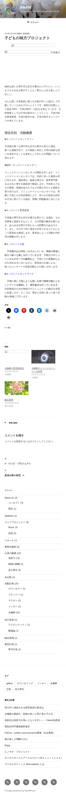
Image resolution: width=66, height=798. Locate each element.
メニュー (34, 22)
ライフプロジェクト (15, 522)
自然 (10, 533)
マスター (12, 600)
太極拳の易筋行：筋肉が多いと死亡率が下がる (29, 714)
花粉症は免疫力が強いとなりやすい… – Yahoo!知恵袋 (32, 720)
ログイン (34, 441)
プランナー (14, 594)
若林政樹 (26, 33)
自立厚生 (12, 570)
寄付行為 (12, 649)
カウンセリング (25, 683)
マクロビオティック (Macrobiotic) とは (24, 764)
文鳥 (8, 689)
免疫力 (11, 558)
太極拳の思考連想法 (14, 368)
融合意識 (9, 400)
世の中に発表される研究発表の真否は (24, 707)
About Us (9, 497)
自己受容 (9, 619)
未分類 (8, 577)
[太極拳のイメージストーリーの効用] (43, 357)
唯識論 (11, 630)
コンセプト (14, 502)
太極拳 (11, 612)
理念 (10, 508)
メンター (12, 606)
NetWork (9, 516)
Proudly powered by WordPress (20, 790)
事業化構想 (13, 423)
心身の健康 (10, 553)
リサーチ (9, 540)
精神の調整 (14, 564)
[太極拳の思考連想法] (16, 357)
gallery (9, 683)
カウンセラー (15, 588)
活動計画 (9, 583)
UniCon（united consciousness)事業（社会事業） (30, 732)
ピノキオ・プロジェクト (17, 751)
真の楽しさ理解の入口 (16, 739)
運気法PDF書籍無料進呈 (17, 726)
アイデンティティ (17, 624)
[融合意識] (16, 388)
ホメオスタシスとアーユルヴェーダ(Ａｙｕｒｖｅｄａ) (33, 758)
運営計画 (9, 644)
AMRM (25, 7)
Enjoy (7, 745)
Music (11, 527)
